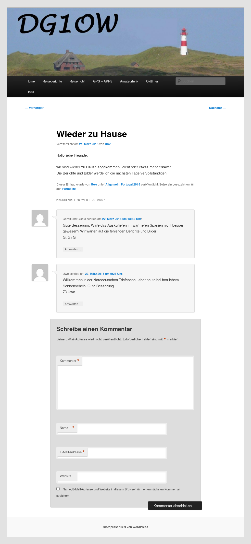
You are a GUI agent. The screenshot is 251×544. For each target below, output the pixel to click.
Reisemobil (77, 81)
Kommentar (69, 361)
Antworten (73, 249)
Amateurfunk (129, 81)
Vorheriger (34, 107)
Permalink (69, 188)
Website (65, 476)
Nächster (217, 107)
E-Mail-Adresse (72, 452)
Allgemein (112, 184)
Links (30, 91)
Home (30, 81)
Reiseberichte (52, 81)
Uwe (108, 144)
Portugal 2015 (130, 184)
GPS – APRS (103, 81)
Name (67, 428)
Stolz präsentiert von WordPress (125, 527)
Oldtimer (152, 81)
